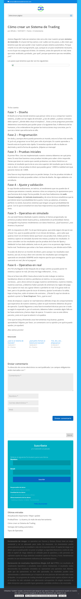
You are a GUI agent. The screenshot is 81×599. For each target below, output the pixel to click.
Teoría (29, 31)
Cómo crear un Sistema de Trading (21, 523)
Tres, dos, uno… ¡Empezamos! (56, 342)
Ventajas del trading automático (20, 527)
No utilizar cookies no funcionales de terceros (41, 596)
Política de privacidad (40, 504)
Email (12, 469)
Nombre (13, 459)
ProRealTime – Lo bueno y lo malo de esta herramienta (29, 519)
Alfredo (13, 31)
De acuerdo (19, 596)
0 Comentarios (38, 31)
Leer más (62, 596)
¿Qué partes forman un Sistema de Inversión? (37, 342)
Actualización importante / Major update (24, 516)
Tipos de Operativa (15, 530)
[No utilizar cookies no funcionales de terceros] (78, 594)
